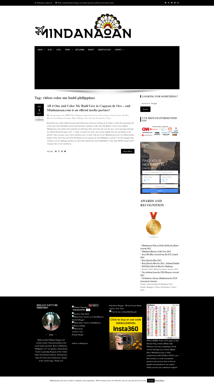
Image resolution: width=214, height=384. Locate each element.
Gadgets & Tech (104, 50)
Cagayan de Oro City (90, 115)
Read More (127, 151)
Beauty (91, 50)
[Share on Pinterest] (62, 151)
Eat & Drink (79, 50)
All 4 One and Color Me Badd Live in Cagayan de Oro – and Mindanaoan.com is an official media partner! (88, 107)
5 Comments (40, 119)
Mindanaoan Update (64, 118)
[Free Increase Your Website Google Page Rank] (80, 313)
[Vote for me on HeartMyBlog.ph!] (123, 311)
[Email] (65, 151)
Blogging (79, 115)
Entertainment (104, 115)
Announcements (55, 115)
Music (74, 118)
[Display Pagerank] (80, 307)
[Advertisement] (107, 72)
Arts (63, 115)
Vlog (50, 50)
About (40, 50)
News (86, 118)
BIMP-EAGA (70, 115)
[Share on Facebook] (55, 151)
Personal (92, 118)
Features (118, 115)
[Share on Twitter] (58, 151)
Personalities (100, 118)
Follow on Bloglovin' (80, 343)
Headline (125, 115)
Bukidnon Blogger (116, 305)
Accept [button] (150, 380)
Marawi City (51, 118)
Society (108, 118)
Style (58, 50)
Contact (118, 50)
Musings (80, 118)
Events (112, 115)
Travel (67, 50)
